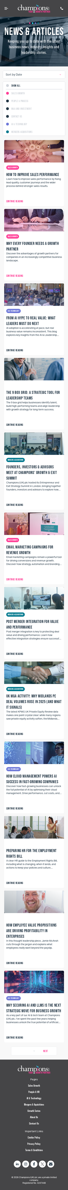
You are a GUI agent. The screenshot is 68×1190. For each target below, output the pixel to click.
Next (45, 1051)
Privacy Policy (34, 1143)
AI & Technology (34, 1098)
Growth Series (34, 1110)
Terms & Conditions (34, 1150)
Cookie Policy (34, 1137)
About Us (34, 1117)
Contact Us (34, 1123)
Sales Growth (34, 1085)
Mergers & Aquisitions (34, 1104)
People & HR (33, 1091)
